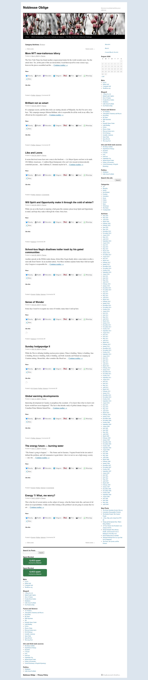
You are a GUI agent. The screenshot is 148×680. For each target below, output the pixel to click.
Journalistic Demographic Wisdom (112, 512)
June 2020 (105, 227)
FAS (104, 154)
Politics (33, 95)
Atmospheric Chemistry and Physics (112, 113)
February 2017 (106, 262)
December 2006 (107, 488)
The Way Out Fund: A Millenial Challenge (79, 37)
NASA (105, 127)
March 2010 (106, 412)
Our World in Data (107, 106)
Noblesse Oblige (35, 7)
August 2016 (106, 274)
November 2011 (107, 373)
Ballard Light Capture (108, 96)
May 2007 (105, 479)
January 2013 (106, 346)
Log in (104, 82)
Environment (106, 192)
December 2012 (107, 348)
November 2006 (107, 490)
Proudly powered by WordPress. (111, 675)
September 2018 (107, 241)
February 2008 (106, 461)
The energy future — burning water (44, 445)
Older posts (29, 49)
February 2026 (106, 223)
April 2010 (105, 410)
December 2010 (107, 395)
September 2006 (107, 494)
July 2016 (105, 276)
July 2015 (105, 291)
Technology (106, 206)
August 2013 (106, 332)
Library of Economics (108, 162)
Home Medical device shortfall (111, 535)
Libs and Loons (33, 152)
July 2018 (105, 245)
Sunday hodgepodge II (37, 346)
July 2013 (105, 334)
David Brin (106, 115)
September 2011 (107, 377)
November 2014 (107, 307)
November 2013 (107, 327)
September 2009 (107, 424)
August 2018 (106, 243)
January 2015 (106, 303)
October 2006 (106, 492)
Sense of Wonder (34, 302)
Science (38, 95)
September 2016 (107, 272)
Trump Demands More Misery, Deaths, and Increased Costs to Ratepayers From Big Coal (111, 531)
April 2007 (105, 481)
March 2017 (106, 260)
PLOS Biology (107, 133)
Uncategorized (106, 210)
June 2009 (105, 430)
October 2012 (106, 352)
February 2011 (106, 391)
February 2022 (106, 225)
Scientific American (108, 135)
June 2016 (105, 278)
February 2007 (106, 485)
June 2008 (105, 453)
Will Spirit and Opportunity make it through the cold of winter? (59, 202)
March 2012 (106, 366)
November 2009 (107, 420)
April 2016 (105, 282)
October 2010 (106, 399)
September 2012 (107, 354)
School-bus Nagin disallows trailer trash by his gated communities (54, 251)
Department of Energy (108, 148)
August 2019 (106, 235)
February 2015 (106, 301)
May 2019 (105, 237)
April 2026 (105, 219)
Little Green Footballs (108, 104)
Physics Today (106, 129)
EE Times (105, 117)
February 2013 (106, 344)
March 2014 (106, 321)
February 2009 (106, 438)
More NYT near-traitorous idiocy (42, 53)
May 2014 (105, 317)
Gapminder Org (107, 158)
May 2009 (105, 432)
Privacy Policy (43, 675)
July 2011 (105, 381)
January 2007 (106, 487)
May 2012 (105, 362)
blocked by (37, 562)
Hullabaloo (105, 102)
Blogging (105, 188)
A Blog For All (107, 94)
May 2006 (105, 502)
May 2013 (105, 338)
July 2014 (105, 313)
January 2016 (106, 286)
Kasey (104, 198)
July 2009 (105, 428)
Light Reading (106, 125)
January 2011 (106, 393)
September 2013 (107, 330)
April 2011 (105, 387)
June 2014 (105, 315)
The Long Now (107, 141)
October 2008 (106, 446)
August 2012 (106, 356)
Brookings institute (108, 146)
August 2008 (106, 449)
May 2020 (105, 229)
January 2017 (106, 264)
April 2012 (105, 364)
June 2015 (105, 293)
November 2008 (107, 444)
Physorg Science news (108, 131)
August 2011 (106, 379)
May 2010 (105, 409)
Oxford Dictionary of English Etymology (35, 663)
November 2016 (107, 268)
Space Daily (106, 137)
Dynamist (105, 150)
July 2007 (105, 475)
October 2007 (106, 469)
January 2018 (106, 252)
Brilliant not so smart (36, 102)
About (27, 37)
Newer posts (90, 49)
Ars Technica (106, 111)
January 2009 (106, 440)
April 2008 (105, 457)
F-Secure (105, 152)
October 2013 (106, 329)
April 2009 (105, 434)
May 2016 (105, 280)
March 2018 (106, 251)
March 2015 (106, 299)
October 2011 (106, 375)
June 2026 (105, 215)
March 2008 (106, 459)
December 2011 (107, 371)
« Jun (102, 76)
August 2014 (106, 311)
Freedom (105, 194)
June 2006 (105, 500)
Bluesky (107, 48)
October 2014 (106, 309)
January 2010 (106, 416)
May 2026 (105, 217)
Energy (33, 294)
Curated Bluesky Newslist (111, 52)
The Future (105, 208)
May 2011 (105, 385)
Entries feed (106, 84)
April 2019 (105, 239)
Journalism (105, 196)
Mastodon (107, 44)
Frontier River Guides (108, 100)
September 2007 (107, 471)
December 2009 (107, 418)
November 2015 (107, 290)
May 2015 (105, 295)
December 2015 (107, 288)
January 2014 (106, 323)
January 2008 (106, 463)
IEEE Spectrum (107, 119)
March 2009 (106, 436)
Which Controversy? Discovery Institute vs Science (47, 37)
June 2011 (105, 383)
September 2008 (107, 448)
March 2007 (106, 483)
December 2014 (107, 305)
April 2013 (105, 340)
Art (32, 388)
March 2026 (106, 221)
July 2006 (105, 498)
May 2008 (105, 455)
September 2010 (107, 401)
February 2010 (106, 414)
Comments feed (107, 86)
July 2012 (105, 358)
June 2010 (105, 407)
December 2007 (107, 465)
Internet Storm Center (108, 160)
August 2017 (106, 256)
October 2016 (106, 270)
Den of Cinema (107, 98)
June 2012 (105, 360)
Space (104, 204)
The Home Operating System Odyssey (113, 510)
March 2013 (106, 342)
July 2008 (105, 451)
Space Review (106, 139)
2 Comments (45, 194)
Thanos (43, 56)
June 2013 (105, 336)
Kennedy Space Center (109, 123)
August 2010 (106, 403)
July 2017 (105, 258)
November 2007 (107, 467)
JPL (104, 121)
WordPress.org (107, 88)
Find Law (105, 156)
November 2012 (107, 350)
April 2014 (105, 319)
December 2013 (107, 325)
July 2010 (105, 405)
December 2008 (107, 442)
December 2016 (107, 266)
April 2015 (105, 297)
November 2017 (107, 254)
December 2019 (107, 231)
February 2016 (106, 284)
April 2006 (105, 504)
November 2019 (107, 233)
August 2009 (106, 426)
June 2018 (105, 247)
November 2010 (107, 397)
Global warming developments (42, 396)
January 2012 (106, 370)
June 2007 (105, 477)
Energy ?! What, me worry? (40, 495)
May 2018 (105, 249)
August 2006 (106, 496)
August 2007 (106, 473)
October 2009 (106, 422)
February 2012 (106, 368)
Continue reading (61, 65)
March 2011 (106, 389)
